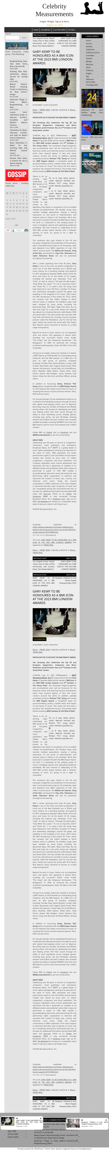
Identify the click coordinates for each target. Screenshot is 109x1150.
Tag (87, 76)
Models (89, 61)
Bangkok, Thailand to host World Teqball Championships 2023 (65, 580)
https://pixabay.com (51, 535)
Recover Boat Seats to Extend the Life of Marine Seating (18, 160)
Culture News (59, 30)
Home (35, 30)
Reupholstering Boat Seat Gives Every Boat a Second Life (18, 64)
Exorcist (85, 137)
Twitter (49, 432)
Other (88, 67)
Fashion (89, 58)
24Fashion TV (88, 110)
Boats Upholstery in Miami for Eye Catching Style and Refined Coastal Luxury (18, 148)
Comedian (90, 55)
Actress (89, 43)
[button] (62, 182)
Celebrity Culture (93, 52)
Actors (71, 30)
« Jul (16, 225)
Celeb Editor (53, 105)
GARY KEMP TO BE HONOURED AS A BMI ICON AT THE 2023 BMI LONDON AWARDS (29, 1122)
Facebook (64, 432)
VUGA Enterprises (13, 51)
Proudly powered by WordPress (30, 1149)
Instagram (37, 496)
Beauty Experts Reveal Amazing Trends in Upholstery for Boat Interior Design (18, 89)
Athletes (89, 46)
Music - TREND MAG (41, 110)
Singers (89, 73)
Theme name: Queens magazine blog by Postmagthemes (67, 1149)
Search (8, 34)
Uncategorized (92, 85)
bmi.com (47, 494)
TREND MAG (48, 545)
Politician (89, 70)
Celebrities (46, 30)
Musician (89, 64)
